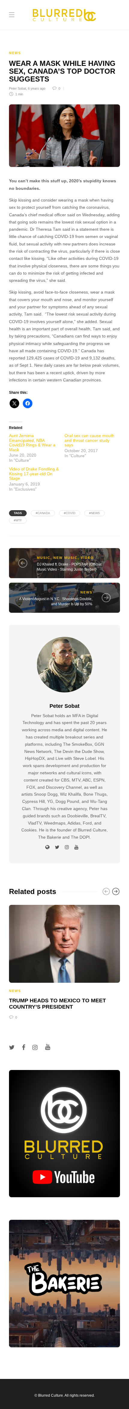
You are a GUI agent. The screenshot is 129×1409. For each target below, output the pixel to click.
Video (87, 558)
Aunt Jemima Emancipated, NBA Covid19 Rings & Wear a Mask (32, 442)
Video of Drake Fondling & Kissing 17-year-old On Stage (34, 474)
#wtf (18, 520)
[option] (64, 961)
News (15, 53)
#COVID (69, 513)
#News (94, 513)
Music (43, 558)
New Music (65, 558)
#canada (43, 513)
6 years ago (36, 88)
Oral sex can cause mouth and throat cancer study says (89, 440)
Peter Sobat (17, 88)
